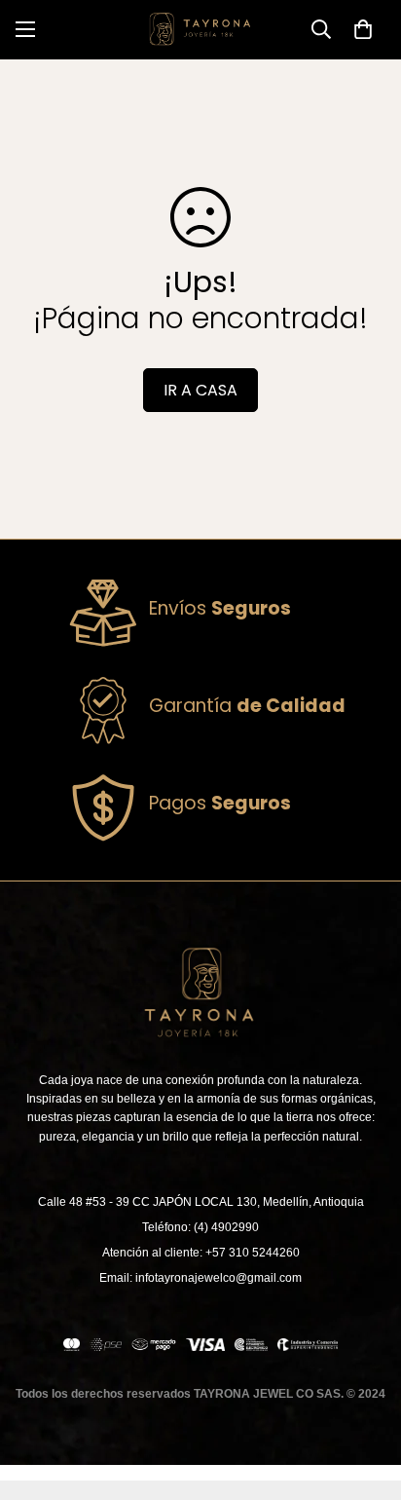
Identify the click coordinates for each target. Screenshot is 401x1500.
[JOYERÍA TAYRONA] (200, 29)
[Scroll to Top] (365, 1396)
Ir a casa (200, 390)
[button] (363, 29)
